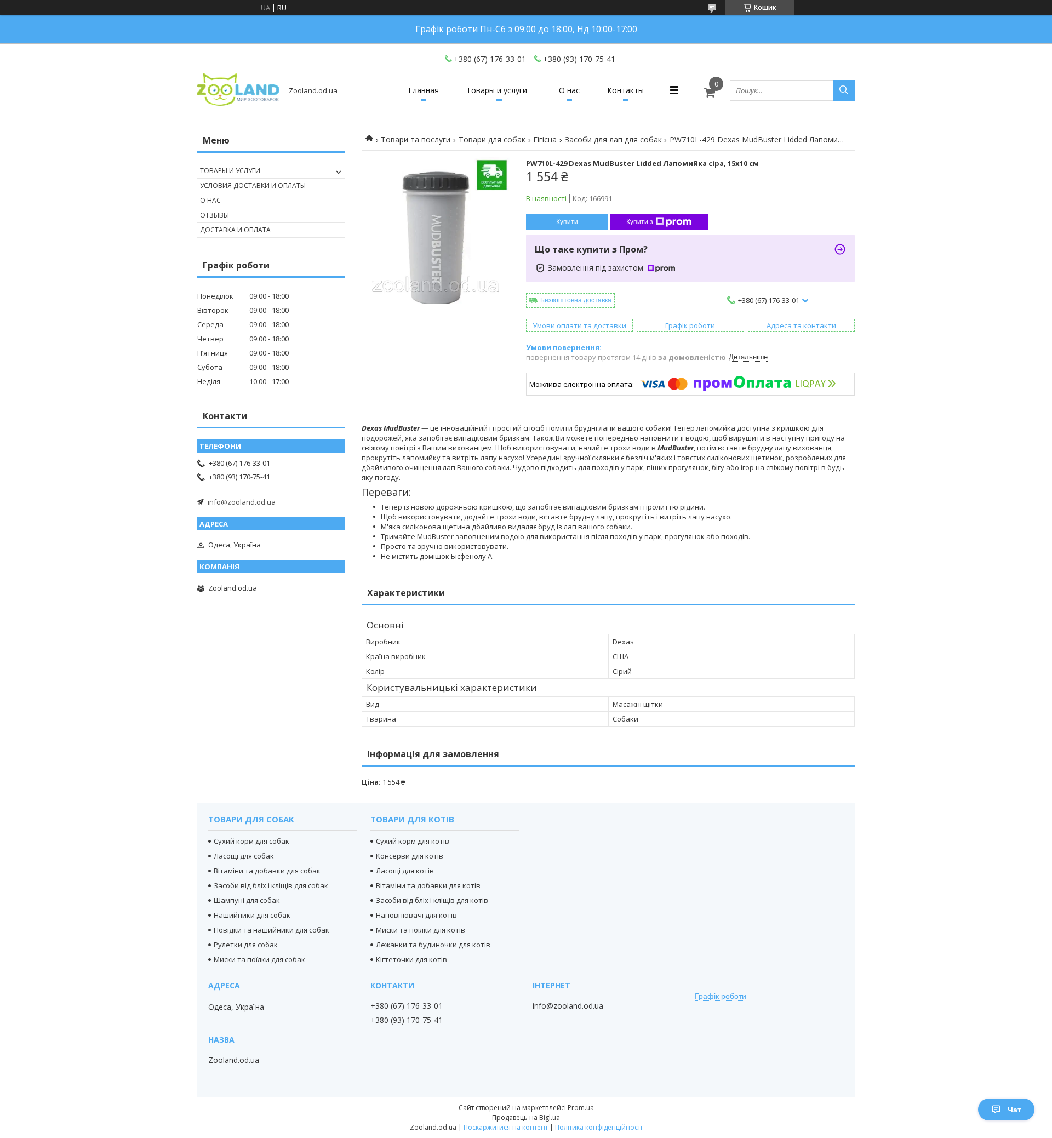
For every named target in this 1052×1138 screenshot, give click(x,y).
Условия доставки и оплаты (253, 185)
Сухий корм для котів (412, 841)
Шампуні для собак (247, 900)
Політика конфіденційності (598, 1127)
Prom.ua (581, 1107)
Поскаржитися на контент (506, 1127)
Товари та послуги (415, 139)
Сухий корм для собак (251, 841)
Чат (1014, 1109)
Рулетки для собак (246, 945)
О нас (569, 90)
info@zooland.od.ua (242, 501)
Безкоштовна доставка (575, 300)
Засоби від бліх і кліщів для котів (432, 900)
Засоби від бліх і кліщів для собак (271, 885)
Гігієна (545, 139)
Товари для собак (492, 139)
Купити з (639, 222)
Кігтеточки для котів (411, 959)
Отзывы (214, 215)
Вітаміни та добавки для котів (428, 885)
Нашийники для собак (252, 915)
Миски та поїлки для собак (259, 959)
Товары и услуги (496, 90)
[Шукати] (844, 90)
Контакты (625, 90)
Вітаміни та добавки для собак (267, 871)
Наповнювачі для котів (416, 915)
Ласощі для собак (244, 856)
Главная (423, 90)
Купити (567, 222)
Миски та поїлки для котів (420, 930)
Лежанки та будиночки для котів (433, 945)
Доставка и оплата (235, 230)
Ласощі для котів (405, 871)
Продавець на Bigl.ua (526, 1117)
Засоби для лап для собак (613, 139)
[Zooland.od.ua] (238, 90)
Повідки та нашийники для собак (271, 930)
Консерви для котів (409, 856)
